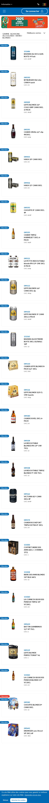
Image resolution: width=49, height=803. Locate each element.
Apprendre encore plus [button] (33, 795)
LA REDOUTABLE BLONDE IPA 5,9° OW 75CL (33, 445)
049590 (27, 77)
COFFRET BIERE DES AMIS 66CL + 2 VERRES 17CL (33, 549)
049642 (27, 728)
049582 (27, 702)
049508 (27, 468)
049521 (27, 258)
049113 (27, 286)
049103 (27, 312)
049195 (27, 232)
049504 (27, 441)
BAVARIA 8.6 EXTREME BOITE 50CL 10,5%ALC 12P (33, 341)
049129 (27, 650)
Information (6, 4)
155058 (27, 572)
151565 (27, 336)
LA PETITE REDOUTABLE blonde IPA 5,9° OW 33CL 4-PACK (34, 263)
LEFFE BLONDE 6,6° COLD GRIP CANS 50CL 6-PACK (33, 107)
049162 (27, 494)
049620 (27, 624)
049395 (27, 129)
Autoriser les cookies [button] (19, 800)
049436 (27, 183)
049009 (27, 102)
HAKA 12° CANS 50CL (33, 185)
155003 (27, 545)
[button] (34, 11)
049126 (27, 390)
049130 (27, 364)
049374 (27, 520)
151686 (27, 51)
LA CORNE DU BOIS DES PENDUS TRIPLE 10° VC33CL (34, 601)
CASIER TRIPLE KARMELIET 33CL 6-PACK (32, 237)
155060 (27, 597)
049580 (27, 416)
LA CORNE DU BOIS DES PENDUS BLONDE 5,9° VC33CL (34, 680)
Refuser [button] (5, 800)
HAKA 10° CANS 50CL (33, 159)
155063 (27, 675)
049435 (27, 157)
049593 (27, 208)
